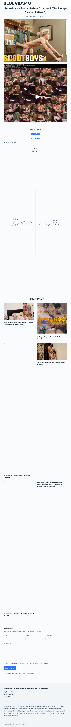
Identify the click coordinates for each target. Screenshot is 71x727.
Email (27, 635)
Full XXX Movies (9, 694)
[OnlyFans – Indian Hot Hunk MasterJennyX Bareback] (52, 351)
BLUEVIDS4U (17, 3)
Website (49, 635)
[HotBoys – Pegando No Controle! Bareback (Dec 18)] (52, 318)
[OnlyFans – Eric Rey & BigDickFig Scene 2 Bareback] (19, 408)
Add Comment (8, 643)
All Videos (7, 696)
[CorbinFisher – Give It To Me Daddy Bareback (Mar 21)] (19, 546)
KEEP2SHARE (35, 138)
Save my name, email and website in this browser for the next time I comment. (27, 663)
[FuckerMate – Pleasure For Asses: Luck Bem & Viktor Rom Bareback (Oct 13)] (19, 311)
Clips (43, 16)
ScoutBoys (35, 152)
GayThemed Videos (10, 692)
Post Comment (10, 668)
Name (6, 635)
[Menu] (66, 3)
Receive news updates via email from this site (20, 673)
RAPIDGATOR (35, 134)
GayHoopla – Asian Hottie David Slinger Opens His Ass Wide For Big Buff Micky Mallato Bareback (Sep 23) (50, 484)
